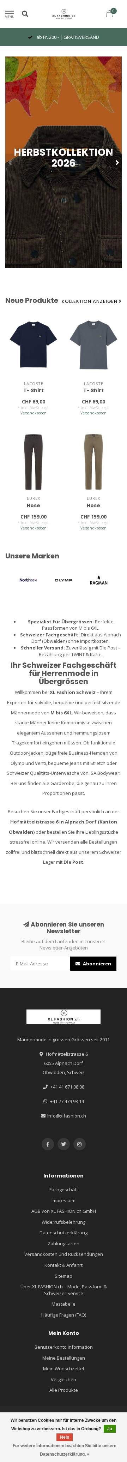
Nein (64, 1437)
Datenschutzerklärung (63, 1232)
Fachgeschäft (63, 1189)
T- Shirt (33, 390)
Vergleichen (63, 1379)
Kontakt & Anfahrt (63, 1265)
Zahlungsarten (63, 1243)
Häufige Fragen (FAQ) (63, 1315)
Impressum (63, 1200)
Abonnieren (96, 963)
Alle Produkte (63, 1390)
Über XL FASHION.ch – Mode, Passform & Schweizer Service (63, 1289)
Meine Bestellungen (63, 1358)
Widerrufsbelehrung (63, 1222)
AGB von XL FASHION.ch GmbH (63, 1211)
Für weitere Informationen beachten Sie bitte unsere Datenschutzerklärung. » (64, 1450)
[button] (10, 162)
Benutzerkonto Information (64, 1347)
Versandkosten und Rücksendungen (63, 1254)
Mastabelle (63, 1304)
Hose (33, 505)
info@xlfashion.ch (66, 1116)
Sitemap (63, 1276)
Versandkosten (33, 413)
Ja (109, 1428)
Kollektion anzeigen (90, 301)
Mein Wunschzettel (63, 1368)
